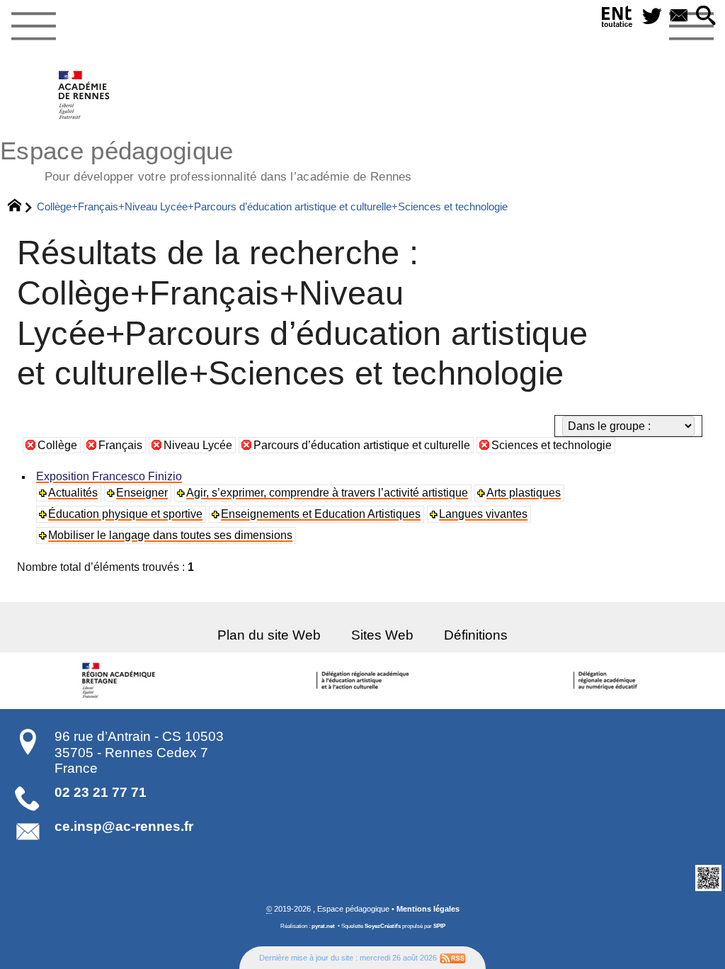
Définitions (476, 635)
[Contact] (679, 16)
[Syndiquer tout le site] (453, 957)
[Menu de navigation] (33, 27)
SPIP (439, 926)
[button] (705, 16)
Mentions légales (427, 909)
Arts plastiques (523, 493)
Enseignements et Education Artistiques (321, 514)
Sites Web (382, 635)
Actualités (73, 493)
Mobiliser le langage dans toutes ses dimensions (170, 535)
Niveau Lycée (198, 445)
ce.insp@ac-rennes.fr (124, 826)
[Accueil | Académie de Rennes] (121, 680)
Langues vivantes (483, 514)
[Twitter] (652, 16)
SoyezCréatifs (383, 926)
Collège (57, 445)
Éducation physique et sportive (125, 514)
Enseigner (142, 493)
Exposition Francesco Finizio (109, 476)
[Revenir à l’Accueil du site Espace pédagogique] (84, 95)
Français (120, 445)
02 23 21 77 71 (101, 792)
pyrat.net (323, 926)
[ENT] (617, 19)
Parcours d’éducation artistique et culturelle (361, 445)
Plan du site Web (269, 635)
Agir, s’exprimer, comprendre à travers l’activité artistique (327, 493)
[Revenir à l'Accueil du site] (21, 207)
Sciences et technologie (551, 445)
